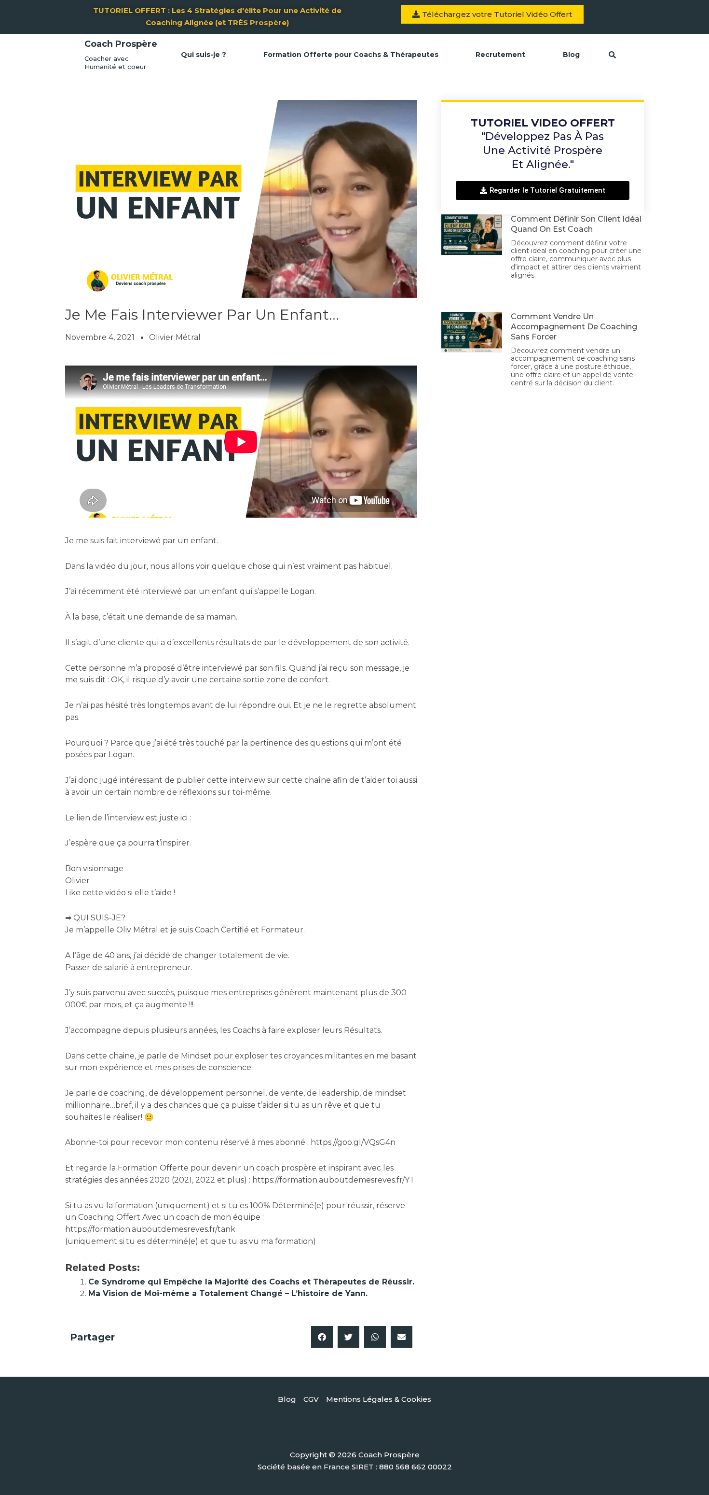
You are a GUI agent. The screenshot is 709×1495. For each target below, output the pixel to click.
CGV (311, 1399)
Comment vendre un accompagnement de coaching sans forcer (574, 326)
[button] (322, 1337)
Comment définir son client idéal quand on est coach (576, 224)
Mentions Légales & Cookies (378, 1399)
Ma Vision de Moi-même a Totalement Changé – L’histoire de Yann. (228, 1293)
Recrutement (500, 54)
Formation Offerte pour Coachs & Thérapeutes (350, 54)
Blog (571, 54)
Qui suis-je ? (203, 54)
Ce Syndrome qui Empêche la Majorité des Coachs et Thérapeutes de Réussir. (251, 1281)
